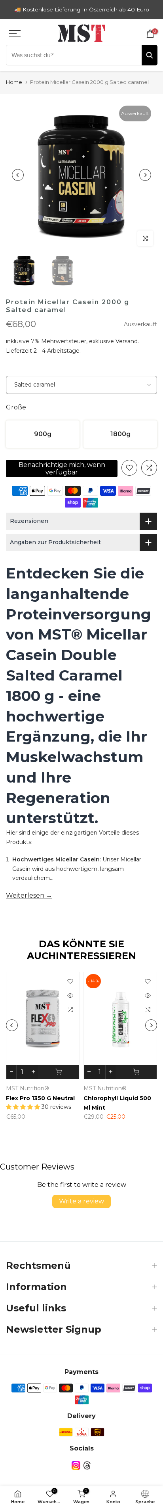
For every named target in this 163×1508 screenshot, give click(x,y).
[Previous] (18, 175)
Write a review (81, 1201)
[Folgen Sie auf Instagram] (76, 1466)
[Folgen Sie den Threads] (87, 1466)
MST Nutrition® (48, 1088)
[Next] (145, 175)
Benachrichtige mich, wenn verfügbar (62, 468)
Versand (127, 341)
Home (14, 82)
